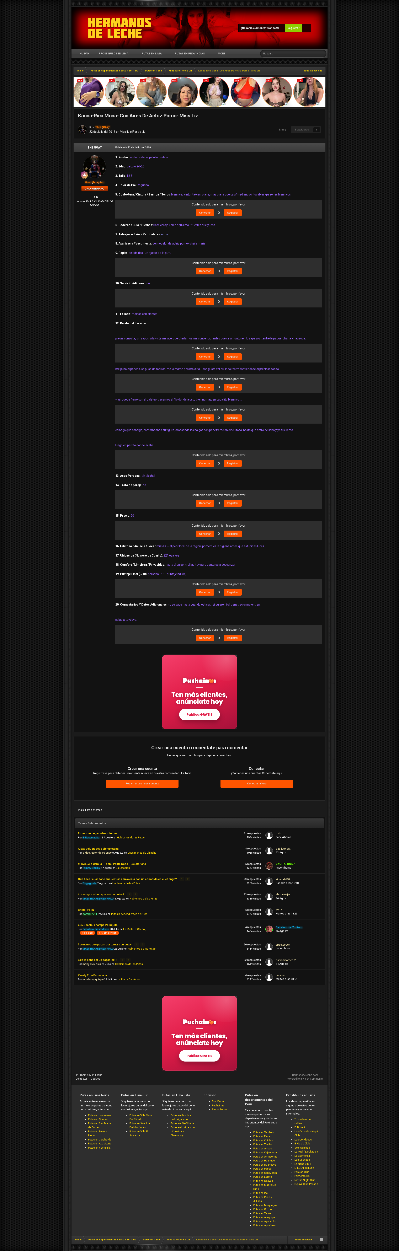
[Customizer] (306, 28)
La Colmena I (302, 1155)
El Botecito (300, 1127)
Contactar (81, 1078)
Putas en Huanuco (264, 1160)
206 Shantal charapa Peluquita (97, 925)
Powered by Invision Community (305, 1078)
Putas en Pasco (262, 1168)
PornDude (218, 1101)
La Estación (123, 867)
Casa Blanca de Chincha (142, 852)
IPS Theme (82, 1075)
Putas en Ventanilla (99, 1147)
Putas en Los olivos (99, 1115)
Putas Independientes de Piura (129, 914)
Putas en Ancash (263, 1148)
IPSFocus (97, 1075)
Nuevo (84, 53)
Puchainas (218, 1105)
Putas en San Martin (265, 1172)
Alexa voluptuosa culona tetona (98, 848)
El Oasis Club (302, 1143)
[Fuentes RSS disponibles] (321, 1240)
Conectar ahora (256, 783)
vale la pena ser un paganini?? (98, 959)
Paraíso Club (301, 1172)
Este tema (307, 53)
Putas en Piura (261, 1136)
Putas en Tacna (262, 1213)
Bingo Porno (219, 1109)
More (221, 53)
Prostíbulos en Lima (113, 53)
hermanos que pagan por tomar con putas (105, 944)
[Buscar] (322, 53)
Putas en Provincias (189, 53)
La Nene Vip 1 (302, 1163)
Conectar (205, 212)
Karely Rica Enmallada (92, 975)
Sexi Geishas (302, 1147)
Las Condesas (303, 1139)
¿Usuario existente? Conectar (261, 27)
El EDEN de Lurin (304, 1167)
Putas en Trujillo (262, 1144)
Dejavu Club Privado (306, 1184)
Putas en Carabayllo (100, 1139)
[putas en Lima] (119, 28)
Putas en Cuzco (262, 1209)
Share (282, 129)
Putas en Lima (151, 53)
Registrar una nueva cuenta (142, 783)
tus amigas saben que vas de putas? (101, 894)
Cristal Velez (86, 909)
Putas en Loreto (262, 1176)
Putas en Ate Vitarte (99, 1143)
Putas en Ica (260, 1192)
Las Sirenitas (302, 1159)
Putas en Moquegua (265, 1205)
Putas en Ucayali (263, 1180)
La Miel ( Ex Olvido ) (135, 929)
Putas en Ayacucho (264, 1221)
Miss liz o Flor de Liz (132, 131)
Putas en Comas (97, 1119)
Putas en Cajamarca (265, 1152)
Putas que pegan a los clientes (97, 833)
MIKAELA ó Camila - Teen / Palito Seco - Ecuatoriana (112, 863)
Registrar (293, 27)
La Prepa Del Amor (129, 979)
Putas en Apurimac (264, 1225)
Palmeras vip (302, 1175)
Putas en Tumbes (263, 1132)
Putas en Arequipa (264, 1217)
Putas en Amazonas (265, 1156)
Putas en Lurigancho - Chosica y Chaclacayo (183, 1131)
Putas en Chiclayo (263, 1140)
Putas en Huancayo (264, 1164)
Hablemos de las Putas (131, 837)
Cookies (95, 1078)
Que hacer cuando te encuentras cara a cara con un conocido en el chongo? (127, 879)
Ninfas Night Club (304, 1180)
